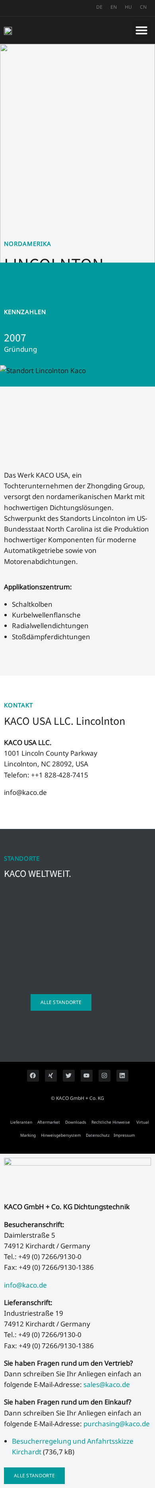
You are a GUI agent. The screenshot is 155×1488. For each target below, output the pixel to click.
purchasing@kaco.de (116, 1423)
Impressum (124, 1135)
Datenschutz (98, 1135)
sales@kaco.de (107, 1384)
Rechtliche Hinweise (110, 1122)
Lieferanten (21, 1122)
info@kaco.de (25, 1285)
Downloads (75, 1122)
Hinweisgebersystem (61, 1135)
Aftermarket (48, 1122)
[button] (141, 30)
